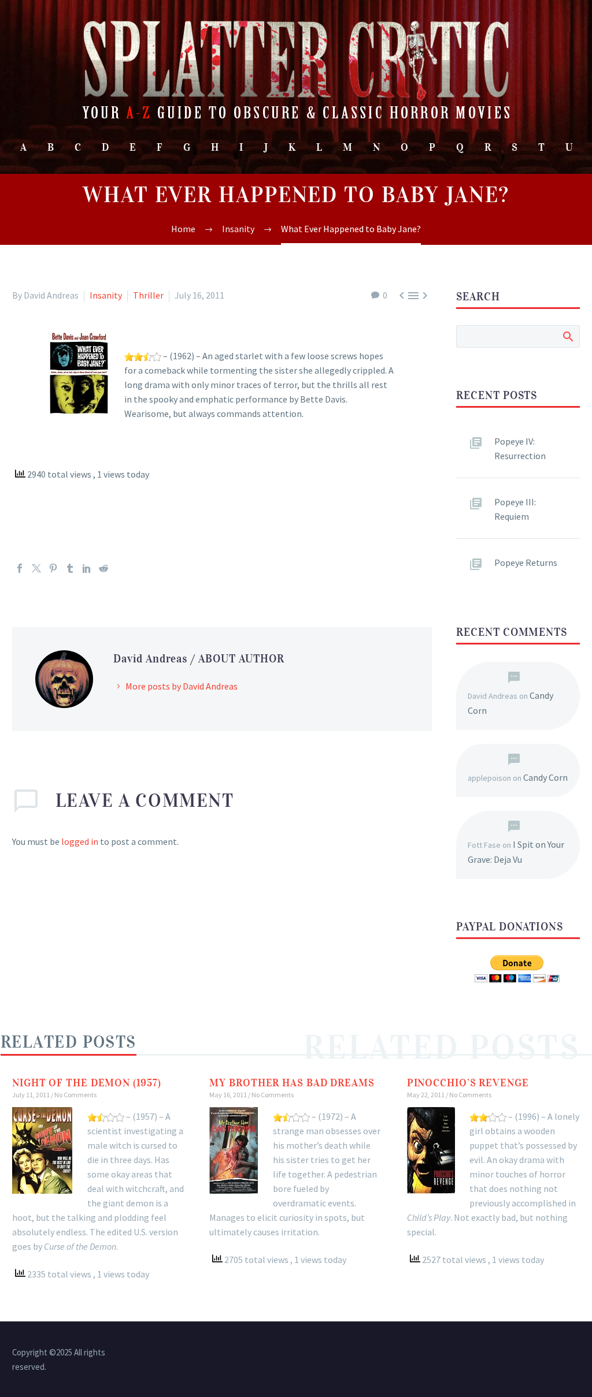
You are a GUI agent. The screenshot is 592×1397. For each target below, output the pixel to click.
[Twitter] (36, 568)
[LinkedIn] (86, 568)
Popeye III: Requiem (515, 509)
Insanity (106, 295)
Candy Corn (545, 777)
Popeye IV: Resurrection (520, 448)
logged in (79, 841)
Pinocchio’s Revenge (468, 1082)
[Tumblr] (70, 568)
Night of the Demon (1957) (86, 1082)
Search (567, 336)
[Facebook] (19, 568)
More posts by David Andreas (181, 686)
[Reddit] (103, 568)
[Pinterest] (53, 568)
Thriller (148, 295)
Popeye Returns (525, 562)
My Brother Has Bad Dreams (292, 1082)
